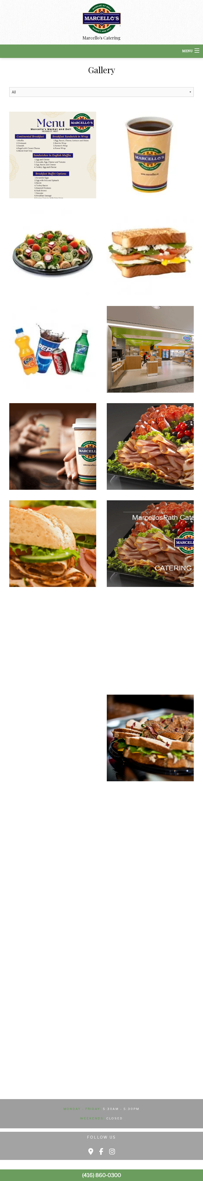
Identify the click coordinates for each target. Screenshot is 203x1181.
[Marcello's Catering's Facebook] (101, 1151)
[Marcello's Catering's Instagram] (112, 1151)
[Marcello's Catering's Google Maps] (91, 1151)
